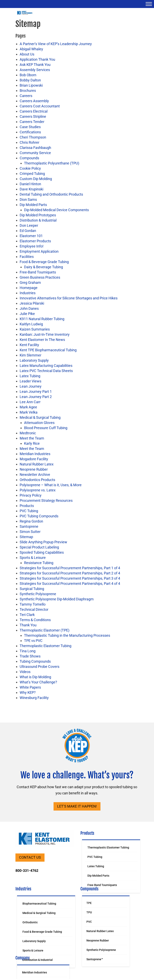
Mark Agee (28, 407)
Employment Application (39, 251)
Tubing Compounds (35, 661)
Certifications (30, 132)
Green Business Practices (40, 277)
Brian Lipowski (31, 85)
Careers (26, 96)
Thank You (28, 625)
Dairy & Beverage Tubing (43, 267)
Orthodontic (30, 922)
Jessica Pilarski (32, 303)
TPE (89, 903)
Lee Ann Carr (30, 402)
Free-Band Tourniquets (38, 272)
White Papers (30, 687)
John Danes (29, 308)
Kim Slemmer (30, 355)
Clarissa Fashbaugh (35, 148)
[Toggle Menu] (149, 4)
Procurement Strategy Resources (46, 500)
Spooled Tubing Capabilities (42, 552)
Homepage (28, 288)
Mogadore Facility (34, 459)
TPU (89, 912)
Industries (27, 293)
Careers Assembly (34, 101)
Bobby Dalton (30, 80)
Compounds (29, 158)
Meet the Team (32, 438)
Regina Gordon (31, 521)
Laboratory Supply (34, 360)
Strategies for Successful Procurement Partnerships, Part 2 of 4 (70, 573)
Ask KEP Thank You (35, 64)
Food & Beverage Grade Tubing (44, 262)
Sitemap (26, 537)
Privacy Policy (31, 495)
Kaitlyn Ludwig (31, 324)
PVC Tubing (29, 511)
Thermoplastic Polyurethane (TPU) (51, 163)
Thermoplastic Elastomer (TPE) (44, 630)
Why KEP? (28, 692)
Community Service (35, 153)
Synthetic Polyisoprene (38, 594)
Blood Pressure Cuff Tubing (45, 428)
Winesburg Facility (34, 698)
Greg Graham (30, 282)
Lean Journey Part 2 (36, 397)
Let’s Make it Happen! (77, 806)
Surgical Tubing (32, 589)
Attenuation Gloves (39, 423)
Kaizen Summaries (35, 329)
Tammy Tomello (33, 604)
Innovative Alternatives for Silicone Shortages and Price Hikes (69, 298)
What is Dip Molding (35, 677)
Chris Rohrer (29, 142)
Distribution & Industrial (38, 220)
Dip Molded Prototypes (38, 215)
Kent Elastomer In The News (42, 340)
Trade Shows (30, 656)
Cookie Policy (30, 168)
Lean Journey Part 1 (36, 391)
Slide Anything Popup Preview (43, 542)
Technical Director (34, 609)
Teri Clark (27, 615)
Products (27, 506)
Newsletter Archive (35, 474)
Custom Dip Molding (36, 179)
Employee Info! (32, 246)
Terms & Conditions (35, 620)
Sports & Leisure (33, 557)
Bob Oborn (28, 75)
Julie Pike (27, 314)
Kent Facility (29, 345)
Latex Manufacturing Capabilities (46, 365)
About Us (27, 54)
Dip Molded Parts (33, 205)
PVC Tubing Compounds (39, 516)
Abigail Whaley (31, 49)
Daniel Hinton (30, 184)
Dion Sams (28, 199)
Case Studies (30, 127)
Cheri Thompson (33, 137)
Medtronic (28, 433)
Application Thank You (37, 59)
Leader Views (30, 381)
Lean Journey (31, 386)
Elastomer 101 (31, 236)
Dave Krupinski (31, 189)
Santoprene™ (94, 959)
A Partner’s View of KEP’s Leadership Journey (56, 44)
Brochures (28, 90)
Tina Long (27, 651)
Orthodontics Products (37, 480)
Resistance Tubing (38, 563)
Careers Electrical (34, 111)
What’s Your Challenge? (38, 682)
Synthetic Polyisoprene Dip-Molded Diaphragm (57, 599)
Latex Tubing (30, 376)
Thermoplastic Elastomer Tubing (45, 646)
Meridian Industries (35, 454)
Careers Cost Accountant (40, 106)
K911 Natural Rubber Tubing (42, 319)
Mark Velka (28, 412)
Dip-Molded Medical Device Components (56, 210)
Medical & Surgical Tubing (40, 417)
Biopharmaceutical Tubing (39, 903)
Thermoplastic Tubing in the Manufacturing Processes (67, 635)
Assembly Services (35, 70)
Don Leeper (29, 225)
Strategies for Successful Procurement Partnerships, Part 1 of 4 (70, 568)
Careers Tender (32, 122)
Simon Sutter (30, 532)
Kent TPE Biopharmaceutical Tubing (48, 350)
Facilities (27, 256)
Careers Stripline (33, 116)
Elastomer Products (35, 241)
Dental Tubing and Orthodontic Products (51, 194)
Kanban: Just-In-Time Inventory (45, 334)
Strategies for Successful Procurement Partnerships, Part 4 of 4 (70, 583)
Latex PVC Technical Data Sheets (46, 371)
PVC (89, 921)
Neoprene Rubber (34, 469)
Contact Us (30, 857)
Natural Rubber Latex (37, 464)
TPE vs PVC (33, 640)
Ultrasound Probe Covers (39, 666)
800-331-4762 (26, 870)
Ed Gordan (28, 231)
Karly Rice (32, 443)
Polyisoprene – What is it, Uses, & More (51, 485)
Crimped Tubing (32, 173)
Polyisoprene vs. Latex (38, 490)
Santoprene (29, 526)
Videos (25, 672)
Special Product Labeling (39, 547)
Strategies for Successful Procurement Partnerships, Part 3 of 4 (70, 578)
